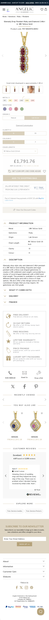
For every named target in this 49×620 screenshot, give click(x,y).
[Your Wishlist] (42, 9)
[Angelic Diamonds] (25, 10)
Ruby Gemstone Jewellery (14, 511)
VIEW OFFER (30, 3)
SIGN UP (24, 544)
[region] (24, 475)
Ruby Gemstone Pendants (34, 511)
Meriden (14, 437)
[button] (6, 476)
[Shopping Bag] (46, 9)
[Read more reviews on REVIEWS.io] (34, 494)
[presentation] (3, 56)
